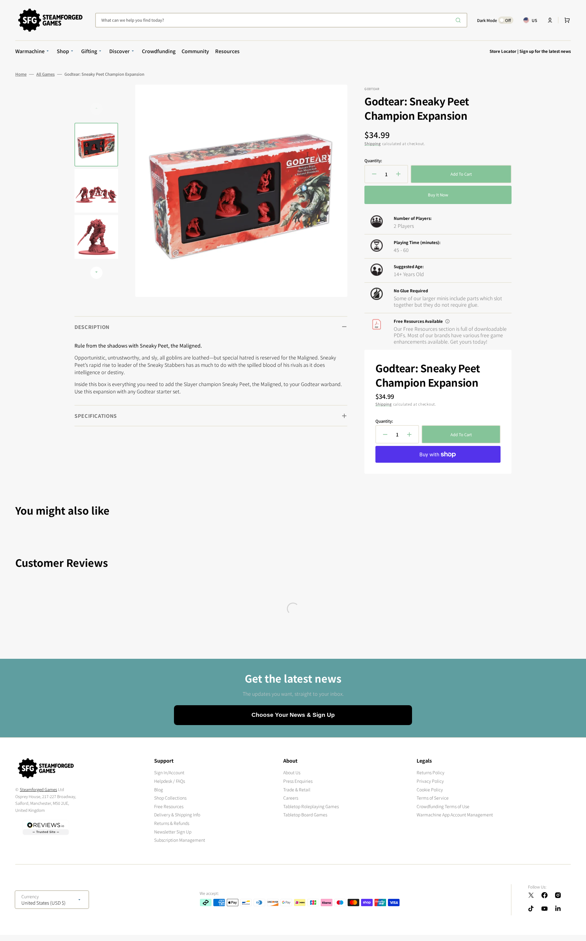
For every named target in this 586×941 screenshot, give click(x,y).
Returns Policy (430, 772)
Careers (290, 798)
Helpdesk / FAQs (169, 781)
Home (21, 74)
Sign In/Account (169, 772)
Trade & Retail (296, 789)
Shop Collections (170, 798)
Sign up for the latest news (545, 51)
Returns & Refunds (171, 823)
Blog (158, 789)
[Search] (459, 20)
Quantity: (373, 160)
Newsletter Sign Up (172, 832)
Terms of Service (433, 798)
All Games (45, 74)
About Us (291, 772)
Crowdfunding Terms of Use (443, 806)
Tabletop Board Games (305, 815)
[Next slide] (96, 273)
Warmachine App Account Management (455, 815)
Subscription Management (179, 840)
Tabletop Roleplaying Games (311, 806)
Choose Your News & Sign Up (293, 715)
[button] (550, 20)
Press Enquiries (298, 781)
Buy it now (438, 195)
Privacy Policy (430, 781)
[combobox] (281, 20)
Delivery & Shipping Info (177, 815)
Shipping (372, 143)
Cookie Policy (430, 789)
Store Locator (503, 51)
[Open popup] (447, 321)
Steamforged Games (38, 789)
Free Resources (168, 806)
